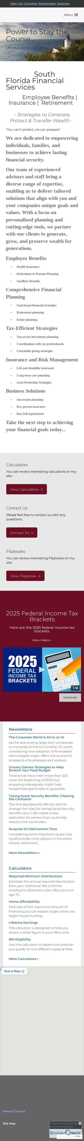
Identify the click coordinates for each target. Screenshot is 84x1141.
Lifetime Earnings (23, 923)
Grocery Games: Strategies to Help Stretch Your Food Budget (36, 768)
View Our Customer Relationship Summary (40, 4)
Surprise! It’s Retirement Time (33, 829)
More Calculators (24, 959)
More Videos (42, 640)
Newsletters (20, 729)
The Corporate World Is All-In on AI (36, 737)
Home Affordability (24, 901)
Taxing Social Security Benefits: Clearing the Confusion (41, 797)
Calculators (20, 868)
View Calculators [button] (24, 489)
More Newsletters (24, 853)
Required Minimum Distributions (35, 876)
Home (7, 1111)
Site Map (9, 1123)
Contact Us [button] (19, 533)
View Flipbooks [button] (23, 576)
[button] (71, 14)
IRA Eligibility (20, 939)
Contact (19, 1111)
